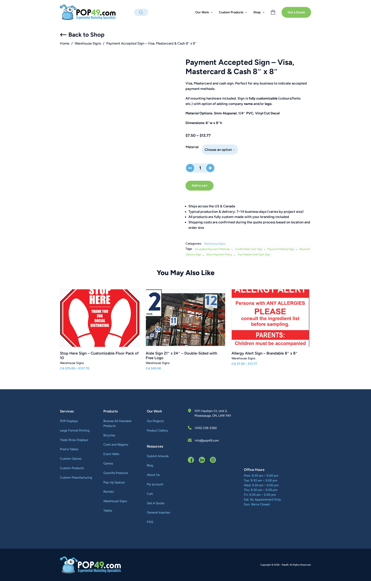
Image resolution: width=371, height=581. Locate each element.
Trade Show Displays (74, 440)
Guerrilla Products (115, 473)
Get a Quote (296, 12)
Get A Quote (155, 503)
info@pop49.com (207, 440)
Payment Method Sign (280, 249)
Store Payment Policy (219, 254)
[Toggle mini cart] (273, 12)
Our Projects (155, 421)
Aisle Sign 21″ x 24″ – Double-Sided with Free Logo (181, 355)
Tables (107, 510)
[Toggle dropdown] (212, 12)
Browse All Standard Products (117, 423)
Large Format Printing (74, 430)
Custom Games (70, 458)
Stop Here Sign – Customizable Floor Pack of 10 (99, 355)
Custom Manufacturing (76, 477)
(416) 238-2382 (206, 428)
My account (155, 484)
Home (64, 43)
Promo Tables (69, 449)
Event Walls (111, 454)
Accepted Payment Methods (212, 249)
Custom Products (72, 468)
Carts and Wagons (115, 444)
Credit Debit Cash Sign (248, 249)
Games (108, 463)
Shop (257, 12)
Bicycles (109, 435)
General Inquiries (158, 512)
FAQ (150, 522)
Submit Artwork (158, 456)
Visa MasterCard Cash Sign (253, 254)
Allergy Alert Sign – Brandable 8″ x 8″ (264, 353)
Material (192, 147)
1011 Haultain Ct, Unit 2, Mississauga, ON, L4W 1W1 (212, 413)
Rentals (108, 491)
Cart (150, 494)
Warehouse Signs (88, 43)
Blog (150, 465)
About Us (153, 475)
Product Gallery (157, 430)
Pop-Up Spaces (114, 482)
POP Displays (69, 421)
